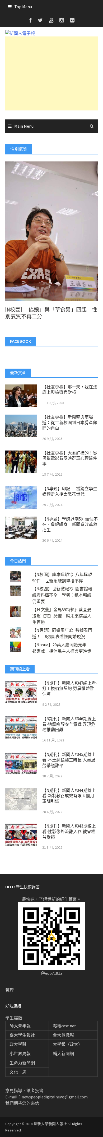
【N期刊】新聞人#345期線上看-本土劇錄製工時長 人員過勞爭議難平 (69, 760)
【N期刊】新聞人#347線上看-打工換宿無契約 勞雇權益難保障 (69, 689)
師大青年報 (20, 1025)
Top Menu (23, 6)
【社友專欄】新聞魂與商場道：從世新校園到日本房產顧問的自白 (69, 423)
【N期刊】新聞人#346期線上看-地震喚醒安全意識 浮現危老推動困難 (69, 724)
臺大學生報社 (22, 1035)
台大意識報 (63, 1035)
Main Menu (24, 126)
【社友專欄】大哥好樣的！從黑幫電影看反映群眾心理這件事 (69, 459)
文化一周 (18, 1072)
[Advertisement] (51, 73)
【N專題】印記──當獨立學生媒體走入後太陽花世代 (69, 491)
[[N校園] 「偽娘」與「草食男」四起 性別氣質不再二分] (51, 230)
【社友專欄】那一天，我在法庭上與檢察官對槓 (69, 389)
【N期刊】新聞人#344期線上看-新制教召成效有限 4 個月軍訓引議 (69, 796)
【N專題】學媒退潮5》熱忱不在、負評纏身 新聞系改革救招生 (70, 525)
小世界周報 (20, 1053)
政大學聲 (18, 1044)
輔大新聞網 (63, 1053)
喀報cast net (64, 1025)
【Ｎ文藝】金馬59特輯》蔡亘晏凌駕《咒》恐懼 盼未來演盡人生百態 (61, 616)
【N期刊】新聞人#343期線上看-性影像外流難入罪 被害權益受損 (69, 832)
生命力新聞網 (22, 1062)
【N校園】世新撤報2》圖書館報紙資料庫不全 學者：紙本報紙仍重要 (62, 595)
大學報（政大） (67, 1044)
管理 (9, 990)
